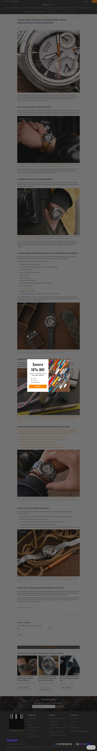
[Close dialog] (69, 360)
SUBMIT (38, 386)
